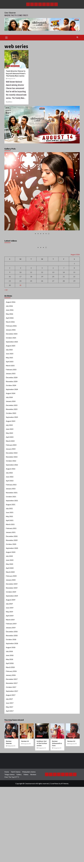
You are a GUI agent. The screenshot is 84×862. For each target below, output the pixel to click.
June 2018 (9, 692)
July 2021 (9, 546)
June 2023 (9, 466)
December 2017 (11, 716)
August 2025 (10, 383)
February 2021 (11, 565)
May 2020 (9, 601)
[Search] (77, 37)
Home (8, 66)
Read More (9, 102)
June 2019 (9, 645)
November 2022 (11, 494)
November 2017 (11, 720)
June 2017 (9, 740)
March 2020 (10, 609)
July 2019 (9, 641)
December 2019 (11, 621)
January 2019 (10, 665)
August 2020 (10, 589)
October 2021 (11, 534)
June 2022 (9, 514)
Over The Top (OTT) (11, 814)
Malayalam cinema (28, 809)
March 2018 (10, 704)
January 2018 (10, 712)
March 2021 (10, 561)
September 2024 (12, 426)
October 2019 (11, 629)
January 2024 (10, 438)
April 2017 (9, 748)
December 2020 (11, 573)
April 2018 (9, 700)
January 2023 (10, 486)
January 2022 (10, 526)
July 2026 (9, 343)
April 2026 (9, 355)
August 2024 (10, 430)
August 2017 (10, 732)
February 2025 (11, 407)
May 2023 (9, 470)
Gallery (19, 812)
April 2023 (9, 474)
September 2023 (12, 454)
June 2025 (9, 391)
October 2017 (11, 724)
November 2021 (11, 530)
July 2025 (9, 387)
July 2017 (9, 736)
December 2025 (11, 371)
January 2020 (10, 617)
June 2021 (9, 550)
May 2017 (9, 744)
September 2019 (12, 633)
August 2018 (10, 684)
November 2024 (11, 418)
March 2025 (10, 403)
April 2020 (9, 605)
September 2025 (12, 379)
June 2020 (9, 597)
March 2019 (10, 657)
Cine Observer (10, 12)
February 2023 (11, 482)
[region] (42, 194)
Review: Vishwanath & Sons (57, 780)
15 (74, 309)
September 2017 (12, 728)
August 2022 (10, 506)
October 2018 (11, 677)
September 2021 (12, 538)
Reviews (9, 773)
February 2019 (11, 661)
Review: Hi (25, 778)
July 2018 (9, 688)
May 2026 (9, 351)
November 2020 (11, 577)
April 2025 (9, 399)
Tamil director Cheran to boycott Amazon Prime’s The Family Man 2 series (15, 73)
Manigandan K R (11, 78)
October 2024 (11, 422)
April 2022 (9, 518)
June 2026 (9, 347)
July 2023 (9, 462)
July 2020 (9, 593)
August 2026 (10, 339)
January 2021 (10, 569)
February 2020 (11, 613)
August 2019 (10, 637)
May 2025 (9, 395)
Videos (25, 812)
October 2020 (11, 581)
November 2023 (11, 446)
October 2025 (11, 375)
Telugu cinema (9, 812)
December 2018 (11, 669)
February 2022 (11, 522)
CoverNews (54, 821)
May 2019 (9, 649)
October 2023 (11, 450)
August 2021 (10, 542)
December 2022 (11, 490)
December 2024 (11, 415)
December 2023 (11, 442)
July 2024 (9, 434)
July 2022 (9, 510)
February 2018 (11, 708)
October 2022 (11, 498)
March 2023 (10, 478)
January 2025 (10, 411)
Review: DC (71, 778)
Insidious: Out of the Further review (42, 780)
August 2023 (10, 458)
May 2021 (9, 553)
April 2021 (9, 557)
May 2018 (9, 696)
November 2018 (11, 673)
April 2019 (9, 653)
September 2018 (12, 681)
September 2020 (12, 585)
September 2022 (12, 502)
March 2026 (10, 359)
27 (53, 318)
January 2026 (10, 367)
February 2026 (11, 363)
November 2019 (11, 625)
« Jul (5, 327)
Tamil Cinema (15, 66)
